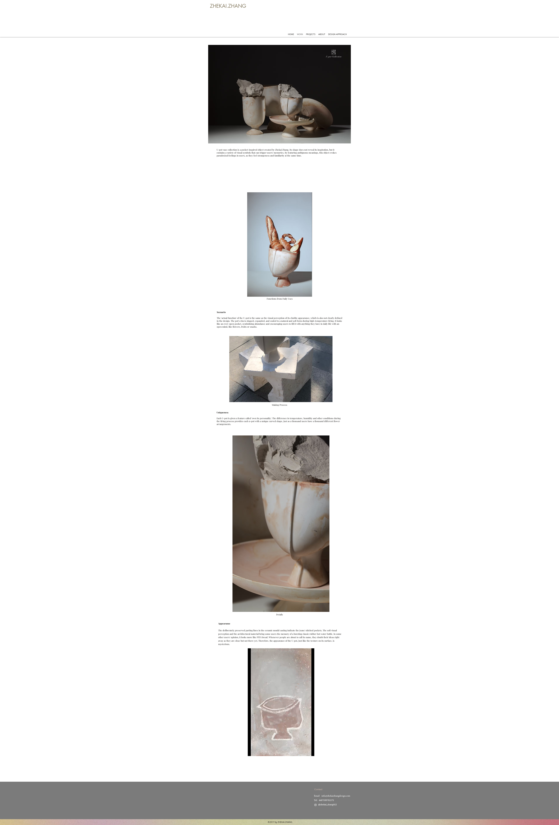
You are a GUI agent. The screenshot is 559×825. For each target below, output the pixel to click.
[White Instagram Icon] (315, 804)
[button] (279, 94)
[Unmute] (256, 752)
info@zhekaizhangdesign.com (335, 795)
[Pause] (251, 752)
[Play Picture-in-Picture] (305, 752)
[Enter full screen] (310, 752)
